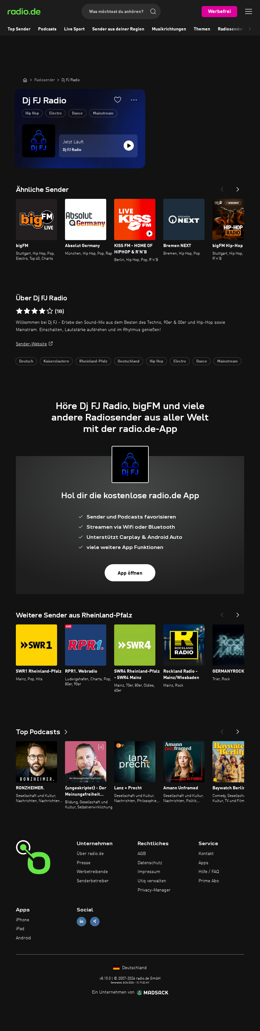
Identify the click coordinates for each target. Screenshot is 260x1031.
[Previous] (222, 187)
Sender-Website (31, 344)
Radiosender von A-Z (239, 29)
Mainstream (103, 113)
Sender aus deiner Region (118, 29)
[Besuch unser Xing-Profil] (94, 921)
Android (23, 938)
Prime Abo (208, 881)
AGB (142, 854)
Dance (77, 113)
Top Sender (19, 29)
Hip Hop (32, 113)
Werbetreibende (92, 872)
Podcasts (47, 29)
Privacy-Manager (154, 890)
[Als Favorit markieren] (118, 100)
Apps (203, 863)
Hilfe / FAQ (208, 872)
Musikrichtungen (169, 29)
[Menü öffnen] (248, 11)
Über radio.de (90, 854)
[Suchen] (153, 11)
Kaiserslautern (56, 361)
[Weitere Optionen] (134, 100)
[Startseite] (25, 79)
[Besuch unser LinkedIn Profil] (81, 921)
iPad (20, 929)
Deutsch (26, 361)
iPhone (22, 920)
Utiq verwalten (152, 881)
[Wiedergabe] (129, 145)
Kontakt (206, 854)
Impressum (149, 872)
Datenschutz (150, 863)
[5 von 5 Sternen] (50, 311)
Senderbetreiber (93, 881)
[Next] (237, 187)
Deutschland (129, 361)
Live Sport (74, 29)
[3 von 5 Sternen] (34, 311)
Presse (83, 863)
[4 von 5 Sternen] (42, 311)
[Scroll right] (249, 29)
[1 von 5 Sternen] (19, 311)
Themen (202, 29)
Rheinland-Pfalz (93, 361)
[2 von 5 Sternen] (27, 311)
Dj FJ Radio (72, 150)
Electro (55, 113)
